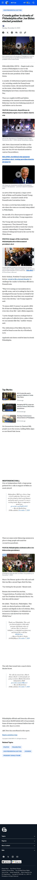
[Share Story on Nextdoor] (16, 32)
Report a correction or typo (9, 735)
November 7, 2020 (24, 510)
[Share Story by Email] (20, 32)
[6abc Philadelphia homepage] (7, 2)
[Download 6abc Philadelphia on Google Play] (17, 861)
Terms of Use (5, 872)
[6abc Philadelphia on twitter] (8, 857)
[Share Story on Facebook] (3, 32)
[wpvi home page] (4, 829)
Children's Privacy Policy (8, 870)
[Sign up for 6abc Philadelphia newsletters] (17, 857)
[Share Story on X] (7, 32)
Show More (29, 270)
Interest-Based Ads (14, 872)
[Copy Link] (25, 32)
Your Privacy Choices (15, 868)
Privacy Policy (5, 868)
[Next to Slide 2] (32, 256)
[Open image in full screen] (32, 249)
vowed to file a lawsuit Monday (19, 279)
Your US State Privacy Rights (22, 870)
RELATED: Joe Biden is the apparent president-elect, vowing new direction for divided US (18, 159)
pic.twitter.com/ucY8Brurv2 (19, 683)
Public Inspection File (26, 872)
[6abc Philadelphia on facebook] (4, 857)
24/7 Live (13, 3)
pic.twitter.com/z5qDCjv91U (19, 506)
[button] (3, 2)
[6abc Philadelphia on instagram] (13, 857)
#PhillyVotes (19, 634)
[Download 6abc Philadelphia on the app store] (6, 861)
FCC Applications (6, 874)
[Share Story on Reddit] (12, 32)
